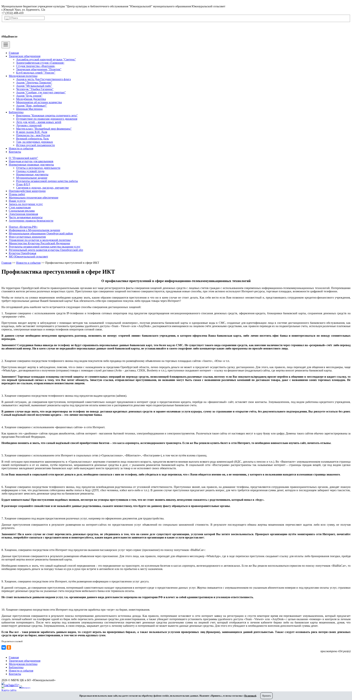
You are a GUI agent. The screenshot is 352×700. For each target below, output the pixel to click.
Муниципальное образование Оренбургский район (41, 233)
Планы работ (17, 194)
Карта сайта (8, 690)
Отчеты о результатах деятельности (38, 167)
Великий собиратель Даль (32, 138)
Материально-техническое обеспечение (33, 197)
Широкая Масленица (29, 108)
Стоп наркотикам (20, 207)
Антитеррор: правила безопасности (31, 220)
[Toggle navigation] (5, 44)
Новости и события (21, 148)
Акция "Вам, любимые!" (31, 105)
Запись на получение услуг (26, 204)
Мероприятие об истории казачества (39, 102)
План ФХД (23, 184)
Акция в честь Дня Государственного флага (43, 79)
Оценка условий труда (30, 171)
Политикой (250, 695)
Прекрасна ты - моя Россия (33, 135)
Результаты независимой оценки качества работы (47, 181)
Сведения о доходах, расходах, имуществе (42, 187)
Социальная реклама (22, 210)
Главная (14, 52)
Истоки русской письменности (35, 145)
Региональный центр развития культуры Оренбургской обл (46, 249)
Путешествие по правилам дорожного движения (46, 118)
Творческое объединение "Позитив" (38, 69)
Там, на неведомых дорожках (34, 141)
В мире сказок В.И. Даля (31, 132)
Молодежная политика (23, 75)
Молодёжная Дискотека (31, 99)
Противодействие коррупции (27, 190)
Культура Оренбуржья (22, 253)
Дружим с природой (29, 125)
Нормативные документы (32, 174)
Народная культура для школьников (31, 161)
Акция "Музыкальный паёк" (34, 85)
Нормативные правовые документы (31, 164)
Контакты (15, 151)
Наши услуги (17, 200)
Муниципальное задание (31, 177)
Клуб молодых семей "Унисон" (35, 72)
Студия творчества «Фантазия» (35, 66)
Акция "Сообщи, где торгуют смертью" (41, 92)
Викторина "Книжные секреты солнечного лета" (47, 115)
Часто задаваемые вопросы (26, 217)
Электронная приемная (23, 214)
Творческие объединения (24, 56)
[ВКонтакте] (3, 647)
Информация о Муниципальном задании (34, 230)
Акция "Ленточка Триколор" (34, 82)
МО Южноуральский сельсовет (28, 256)
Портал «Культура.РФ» (23, 226)
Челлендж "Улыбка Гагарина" (35, 89)
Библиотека (16, 112)
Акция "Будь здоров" (29, 95)
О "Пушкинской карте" (23, 158)
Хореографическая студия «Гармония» (40, 62)
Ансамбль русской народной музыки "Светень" (46, 59)
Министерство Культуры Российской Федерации (39, 243)
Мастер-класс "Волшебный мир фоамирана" (44, 128)
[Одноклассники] (9, 647)
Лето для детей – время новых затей (38, 122)
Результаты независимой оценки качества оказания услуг (44, 246)
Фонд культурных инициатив (27, 236)
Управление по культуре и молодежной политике (40, 240)
